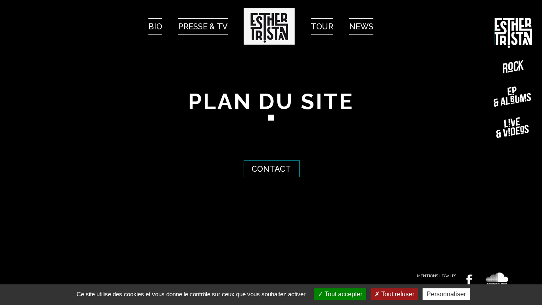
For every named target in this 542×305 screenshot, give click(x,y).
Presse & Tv (203, 26)
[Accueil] (269, 26)
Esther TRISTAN (513, 33)
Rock (513, 66)
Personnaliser (446, 294)
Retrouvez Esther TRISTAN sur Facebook (469, 279)
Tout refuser (397, 294)
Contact (271, 169)
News (361, 26)
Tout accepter (342, 294)
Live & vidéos (513, 127)
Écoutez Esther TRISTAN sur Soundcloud (497, 278)
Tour (322, 26)
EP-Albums (513, 96)
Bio (155, 26)
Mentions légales (436, 276)
